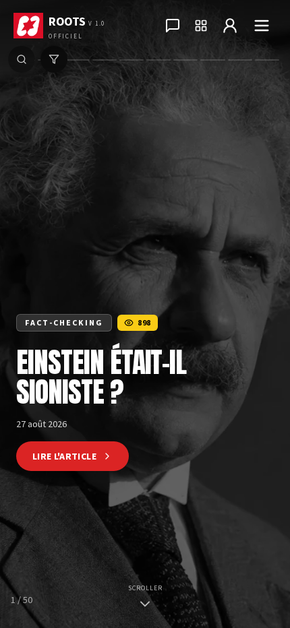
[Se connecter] (230, 25)
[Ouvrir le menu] (262, 25)
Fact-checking (64, 322)
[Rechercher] (21, 59)
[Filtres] (53, 59)
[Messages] (172, 25)
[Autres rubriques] (201, 25)
